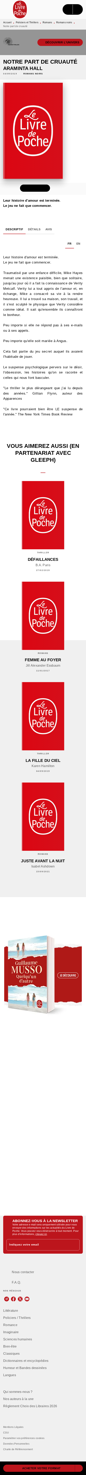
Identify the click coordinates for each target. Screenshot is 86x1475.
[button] (60, 42)
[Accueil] (20, 9)
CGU (6, 1432)
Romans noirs (64, 22)
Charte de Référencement (18, 1449)
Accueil (7, 22)
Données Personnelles (16, 1443)
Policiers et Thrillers (27, 22)
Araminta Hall (23, 68)
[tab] (14, 229)
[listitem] (6, 1299)
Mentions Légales (13, 1427)
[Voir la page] (43, 975)
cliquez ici (41, 1234)
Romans (47, 22)
